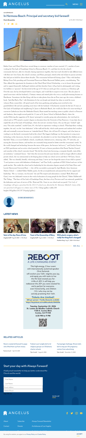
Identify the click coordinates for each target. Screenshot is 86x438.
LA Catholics (8, 12)
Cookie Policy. (42, 434)
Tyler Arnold (33, 352)
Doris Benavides (9, 20)
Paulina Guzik (7, 351)
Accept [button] (79, 434)
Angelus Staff (7, 238)
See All (76, 246)
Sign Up (55, 396)
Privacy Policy (31, 434)
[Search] (66, 4)
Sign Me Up (8, 393)
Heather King (61, 240)
